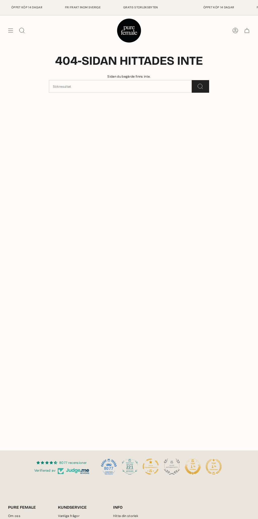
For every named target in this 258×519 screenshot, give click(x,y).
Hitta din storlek (126, 516)
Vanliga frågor (69, 516)
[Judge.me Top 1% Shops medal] (193, 467)
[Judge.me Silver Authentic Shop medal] (172, 467)
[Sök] (200, 86)
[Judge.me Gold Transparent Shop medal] (151, 467)
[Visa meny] (11, 30)
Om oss (14, 516)
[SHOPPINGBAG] (247, 30)
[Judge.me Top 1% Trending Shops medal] (214, 467)
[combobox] (120, 86)
